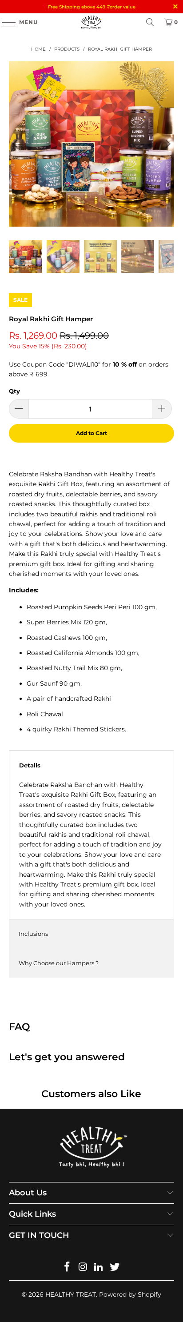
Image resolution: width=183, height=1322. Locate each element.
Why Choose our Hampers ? (59, 963)
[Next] (167, 143)
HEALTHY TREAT (70, 1294)
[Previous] (15, 143)
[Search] (150, 22)
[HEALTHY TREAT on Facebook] (67, 1267)
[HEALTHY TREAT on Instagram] (83, 1267)
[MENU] (4, 22)
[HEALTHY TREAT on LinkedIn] (99, 1267)
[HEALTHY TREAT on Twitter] (115, 1267)
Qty (14, 391)
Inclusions (33, 933)
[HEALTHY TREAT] (91, 22)
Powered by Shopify (130, 1294)
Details (29, 765)
